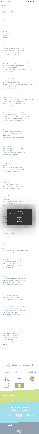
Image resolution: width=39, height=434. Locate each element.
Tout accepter (19, 217)
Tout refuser (20, 219)
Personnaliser (19, 221)
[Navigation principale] (36, 2)
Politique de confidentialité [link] (19, 222)
